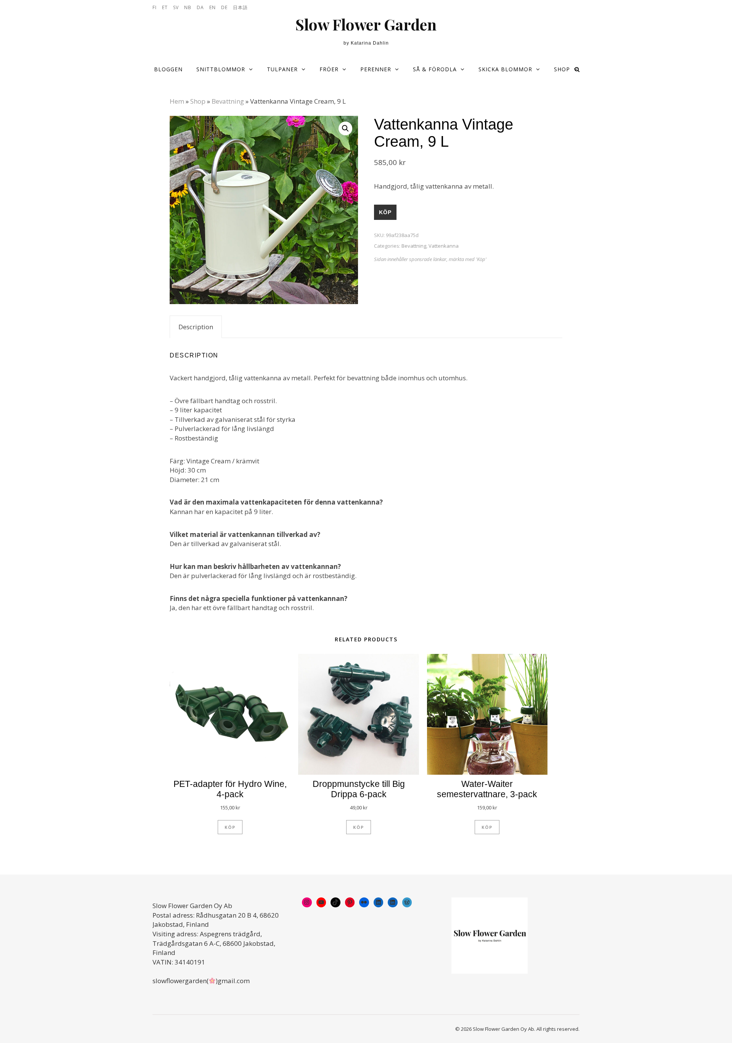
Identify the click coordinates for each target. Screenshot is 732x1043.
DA (200, 7)
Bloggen (168, 69)
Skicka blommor (505, 69)
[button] (345, 128)
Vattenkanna (444, 245)
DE (224, 7)
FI (154, 7)
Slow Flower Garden (366, 24)
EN (212, 7)
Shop (562, 69)
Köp (385, 212)
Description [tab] (195, 326)
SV (176, 7)
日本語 (240, 7)
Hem (177, 101)
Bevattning (228, 101)
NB (187, 7)
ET (165, 7)
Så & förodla (435, 69)
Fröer (329, 69)
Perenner (375, 69)
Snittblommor (220, 69)
